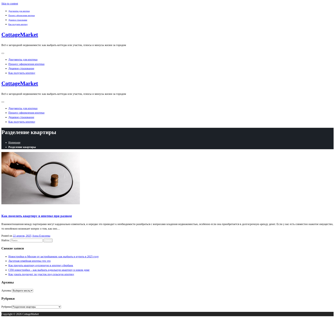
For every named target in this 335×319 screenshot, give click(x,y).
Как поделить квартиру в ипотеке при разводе (36, 216)
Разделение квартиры (40, 207)
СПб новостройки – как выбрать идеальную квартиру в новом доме (49, 269)
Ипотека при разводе (14, 207)
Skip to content (9, 3)
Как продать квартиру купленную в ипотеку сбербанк (40, 265)
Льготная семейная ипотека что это (29, 260)
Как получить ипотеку (18, 24)
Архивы (6, 290)
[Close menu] (2, 53)
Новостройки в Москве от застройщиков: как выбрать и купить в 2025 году (53, 256)
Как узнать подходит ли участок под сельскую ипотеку (41, 274)
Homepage (14, 142)
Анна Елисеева (41, 235)
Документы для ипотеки (19, 11)
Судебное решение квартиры (71, 207)
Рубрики (6, 306)
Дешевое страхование (17, 20)
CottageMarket (19, 34)
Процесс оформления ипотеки (21, 15)
